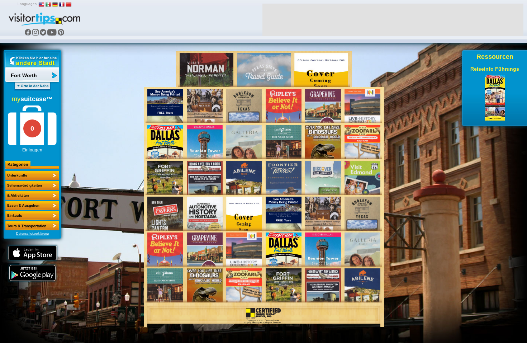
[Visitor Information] (32, 225)
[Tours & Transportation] (32, 215)
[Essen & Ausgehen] (32, 195)
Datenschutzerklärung (32, 233)
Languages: (28, 4)
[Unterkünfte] (32, 175)
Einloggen (32, 149)
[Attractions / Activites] (32, 185)
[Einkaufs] (32, 205)
